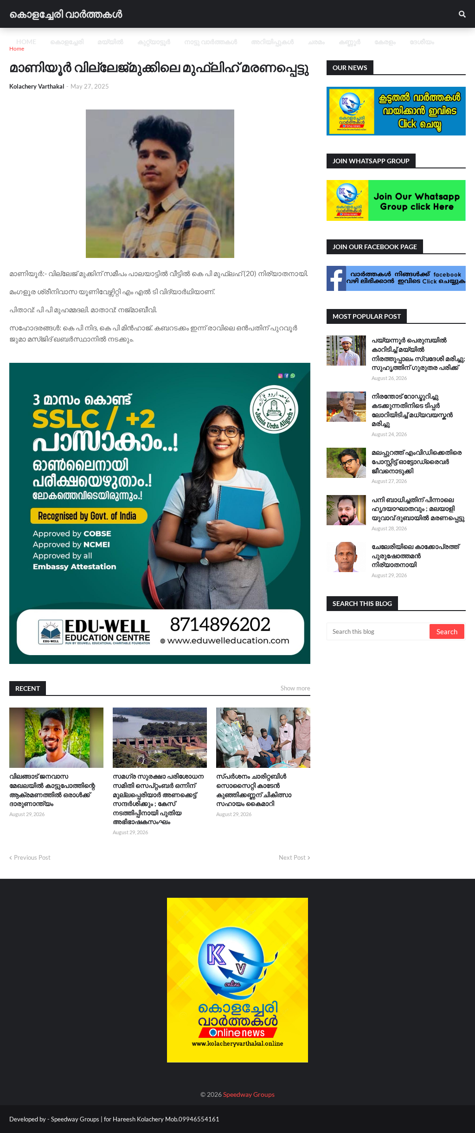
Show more (295, 688)
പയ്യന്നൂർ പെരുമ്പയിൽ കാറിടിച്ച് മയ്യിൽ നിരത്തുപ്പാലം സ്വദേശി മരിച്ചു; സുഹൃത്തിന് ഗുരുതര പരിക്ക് (418, 353)
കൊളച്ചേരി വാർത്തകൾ (65, 13)
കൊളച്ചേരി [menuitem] (66, 41)
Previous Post (32, 857)
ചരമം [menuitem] (316, 41)
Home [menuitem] (26, 41)
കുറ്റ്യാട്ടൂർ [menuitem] (153, 41)
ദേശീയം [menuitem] (422, 41)
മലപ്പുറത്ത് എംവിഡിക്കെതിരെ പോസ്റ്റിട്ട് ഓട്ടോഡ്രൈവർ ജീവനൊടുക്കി (417, 461)
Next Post (292, 857)
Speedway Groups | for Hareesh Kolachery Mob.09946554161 (134, 1119)
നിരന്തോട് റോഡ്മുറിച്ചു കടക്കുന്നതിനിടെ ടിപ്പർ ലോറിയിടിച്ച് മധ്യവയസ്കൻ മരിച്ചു (412, 409)
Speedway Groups (249, 1094)
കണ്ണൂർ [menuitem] (349, 41)
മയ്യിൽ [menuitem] (110, 41)
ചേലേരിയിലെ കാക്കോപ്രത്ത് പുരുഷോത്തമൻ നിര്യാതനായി (415, 555)
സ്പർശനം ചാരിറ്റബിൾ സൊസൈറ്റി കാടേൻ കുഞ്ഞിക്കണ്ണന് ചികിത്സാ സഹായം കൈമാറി (253, 789)
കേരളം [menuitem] (385, 41)
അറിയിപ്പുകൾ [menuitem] (272, 41)
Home (16, 48)
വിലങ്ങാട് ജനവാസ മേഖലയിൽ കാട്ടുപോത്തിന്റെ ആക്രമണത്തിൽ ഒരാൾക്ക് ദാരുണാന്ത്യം (52, 789)
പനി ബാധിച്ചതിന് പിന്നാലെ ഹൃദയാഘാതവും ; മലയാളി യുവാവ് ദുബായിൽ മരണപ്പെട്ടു (418, 508)
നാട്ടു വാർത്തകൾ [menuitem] (210, 41)
